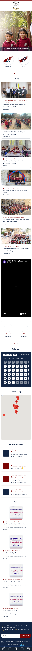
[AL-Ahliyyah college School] (16, 542)
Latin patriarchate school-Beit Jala (14, 579)
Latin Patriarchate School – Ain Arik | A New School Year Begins (14, 162)
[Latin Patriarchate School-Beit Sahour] (16, 513)
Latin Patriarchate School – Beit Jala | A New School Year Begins (15, 133)
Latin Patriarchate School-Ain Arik (13, 159)
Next (10, 354)
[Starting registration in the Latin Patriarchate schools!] (6, 479)
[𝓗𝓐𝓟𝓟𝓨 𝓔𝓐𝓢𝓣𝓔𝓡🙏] (6, 466)
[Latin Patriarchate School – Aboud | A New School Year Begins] (16, 236)
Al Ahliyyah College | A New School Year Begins (15, 191)
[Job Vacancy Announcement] (6, 492)
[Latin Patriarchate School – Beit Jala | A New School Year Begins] (16, 121)
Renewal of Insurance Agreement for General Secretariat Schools (14, 106)
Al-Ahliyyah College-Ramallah (12, 188)
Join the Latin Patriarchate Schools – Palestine (19, 455)
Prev (15, 354)
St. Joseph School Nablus (11, 608)
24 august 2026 (6, 253)
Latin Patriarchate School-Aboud (13, 246)
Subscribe (24, 635)
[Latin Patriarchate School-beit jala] (16, 571)
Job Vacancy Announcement (19, 494)
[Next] (29, 31)
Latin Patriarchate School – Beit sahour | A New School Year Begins (16, 221)
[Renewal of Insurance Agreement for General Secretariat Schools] (16, 90)
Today (5, 354)
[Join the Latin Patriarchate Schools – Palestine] (6, 453)
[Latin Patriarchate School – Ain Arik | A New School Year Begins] (16, 148)
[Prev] (3, 31)
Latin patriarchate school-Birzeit (19, 451)
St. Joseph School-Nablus (10, 611)
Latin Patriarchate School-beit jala (13, 582)
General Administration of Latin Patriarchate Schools (16, 101)
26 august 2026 (6, 109)
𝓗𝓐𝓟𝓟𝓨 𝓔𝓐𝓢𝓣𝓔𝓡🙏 (17, 468)
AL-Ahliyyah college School (11, 553)
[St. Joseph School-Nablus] (16, 599)
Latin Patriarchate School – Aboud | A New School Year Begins (16, 250)
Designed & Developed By (14, 644)
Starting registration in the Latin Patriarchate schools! (19, 481)
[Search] (28, 648)
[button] (14, 73)
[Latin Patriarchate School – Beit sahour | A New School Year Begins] (16, 207)
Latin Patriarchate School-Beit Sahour (15, 217)
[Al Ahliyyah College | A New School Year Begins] (16, 177)
